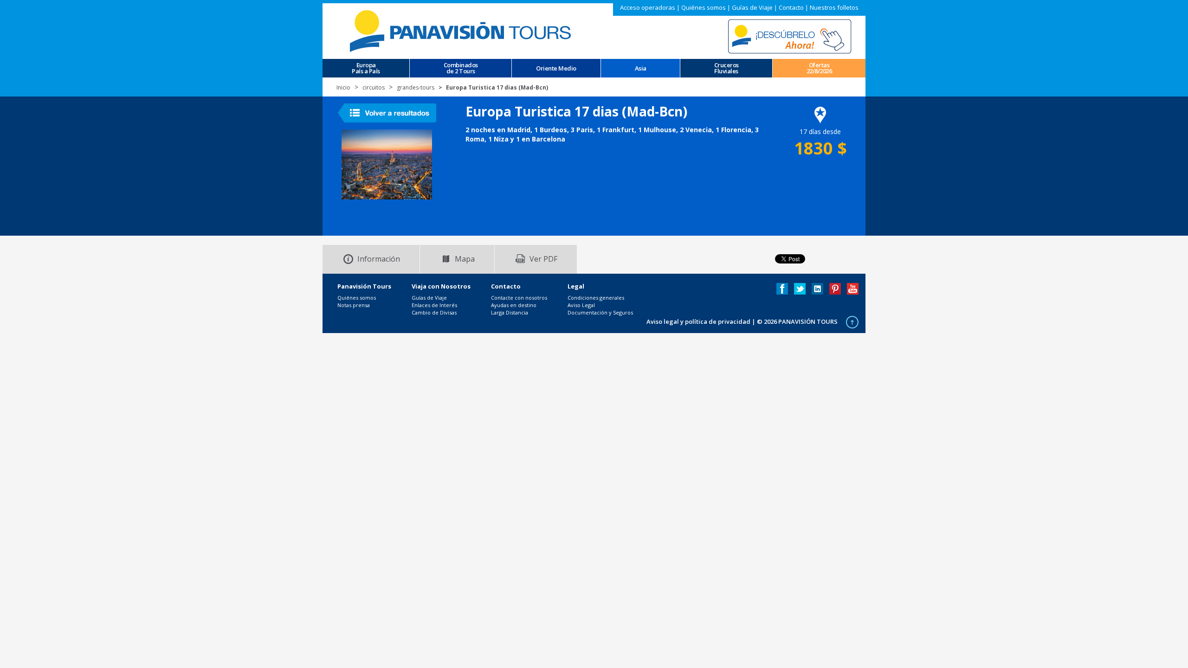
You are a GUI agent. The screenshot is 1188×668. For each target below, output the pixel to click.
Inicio (343, 87)
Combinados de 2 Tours (461, 68)
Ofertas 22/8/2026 (819, 68)
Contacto (791, 7)
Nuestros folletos (834, 7)
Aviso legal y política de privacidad (698, 321)
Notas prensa (353, 305)
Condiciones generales (596, 297)
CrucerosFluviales (726, 68)
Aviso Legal (581, 305)
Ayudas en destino (513, 305)
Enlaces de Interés (434, 305)
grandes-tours (415, 87)
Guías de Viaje (752, 7)
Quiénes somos (703, 7)
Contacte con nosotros (519, 297)
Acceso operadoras (647, 7)
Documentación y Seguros (600, 312)
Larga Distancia (509, 312)
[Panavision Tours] (461, 30)
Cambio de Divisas (434, 312)
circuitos (373, 87)
